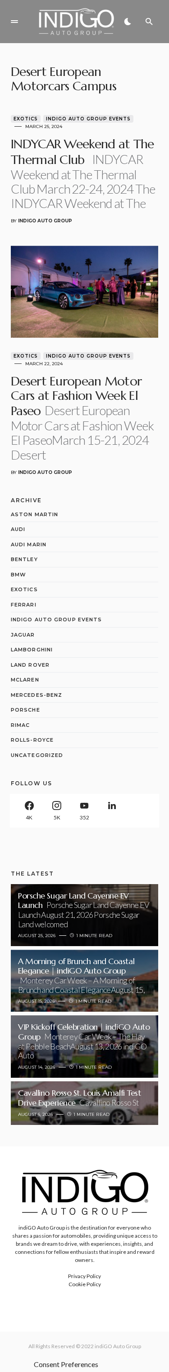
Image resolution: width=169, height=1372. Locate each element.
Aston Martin (34, 514)
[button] (14, 21)
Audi (18, 529)
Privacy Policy (84, 1276)
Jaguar (23, 635)
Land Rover (30, 665)
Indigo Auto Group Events (88, 119)
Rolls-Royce (32, 740)
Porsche (25, 710)
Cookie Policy (85, 1284)
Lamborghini (32, 649)
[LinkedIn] (112, 811)
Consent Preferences (66, 1364)
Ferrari (24, 605)
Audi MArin (28, 544)
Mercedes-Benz (36, 695)
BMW (18, 574)
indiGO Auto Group (118, 1346)
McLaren (25, 680)
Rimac (20, 725)
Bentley (24, 559)
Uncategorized (37, 755)
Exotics (26, 119)
